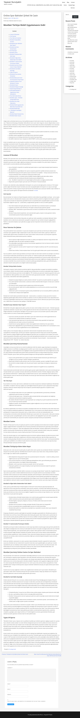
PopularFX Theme (48, 714)
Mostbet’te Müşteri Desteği (16, 87)
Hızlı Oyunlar (13, 36)
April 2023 (72, 73)
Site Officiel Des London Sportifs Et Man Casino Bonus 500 (73, 41)
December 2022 (73, 79)
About (63, 2)
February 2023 (73, 76)
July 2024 (72, 60)
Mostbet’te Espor (14, 85)
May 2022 (72, 82)
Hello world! (71, 53)
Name (9, 683)
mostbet (36, 190)
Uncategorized (12, 649)
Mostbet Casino (14, 52)
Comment (10, 667)
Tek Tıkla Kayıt (13, 50)
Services (73, 8)
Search (67, 14)
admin (16, 18)
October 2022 (73, 81)
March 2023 (72, 74)
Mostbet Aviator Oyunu (15, 115)
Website (9, 694)
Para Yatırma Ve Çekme (15, 38)
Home (65, 5)
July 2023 (72, 68)
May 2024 (72, 63)
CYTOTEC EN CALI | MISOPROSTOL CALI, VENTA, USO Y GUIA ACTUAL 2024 (44, 5)
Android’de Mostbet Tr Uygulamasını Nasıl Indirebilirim (15, 92)
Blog (68, 2)
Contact (73, 2)
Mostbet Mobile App (15, 108)
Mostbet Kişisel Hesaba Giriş (17, 114)
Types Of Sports (14, 72)
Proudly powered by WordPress (35, 714)
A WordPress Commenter (73, 52)
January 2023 (73, 78)
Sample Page (71, 5)
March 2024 (72, 67)
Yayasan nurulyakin (12, 2)
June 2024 (72, 62)
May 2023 (72, 71)
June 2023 (72, 70)
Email (9, 689)
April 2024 (72, 65)
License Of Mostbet (14, 34)
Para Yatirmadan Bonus (15, 96)
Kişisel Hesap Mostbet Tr (16, 88)
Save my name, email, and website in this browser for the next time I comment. (26, 701)
